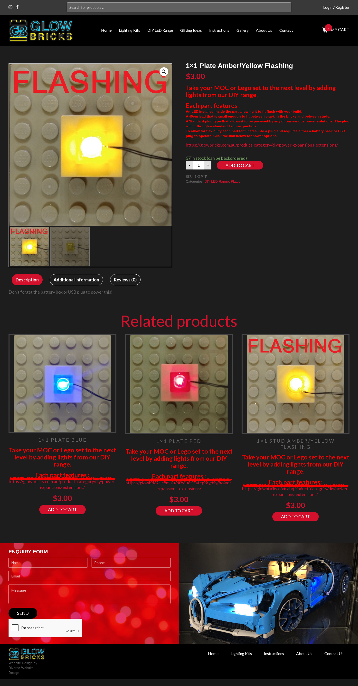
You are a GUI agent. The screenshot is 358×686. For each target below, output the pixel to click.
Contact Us (333, 653)
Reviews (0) (125, 279)
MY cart (340, 29)
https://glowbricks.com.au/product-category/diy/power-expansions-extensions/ (262, 145)
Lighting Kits (129, 30)
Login (327, 7)
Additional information (76, 279)
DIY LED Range (160, 30)
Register (342, 7)
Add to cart (240, 165)
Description (27, 279)
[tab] (27, 279)
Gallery (242, 30)
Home (106, 30)
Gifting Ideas (191, 30)
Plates (235, 181)
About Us (264, 30)
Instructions (219, 30)
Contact (286, 30)
